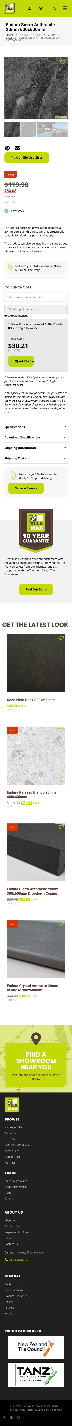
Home (10, 35)
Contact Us (11, 1244)
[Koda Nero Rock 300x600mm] (36, 663)
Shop (19, 35)
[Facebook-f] (4, 1417)
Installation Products (17, 1145)
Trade (8, 1192)
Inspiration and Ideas (17, 1232)
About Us (10, 1220)
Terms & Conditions (38, 1409)
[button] (54, 8)
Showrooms (12, 1238)
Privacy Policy (17, 1409)
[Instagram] (18, 1417)
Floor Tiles (10, 1139)
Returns (9, 1307)
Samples (10, 1198)
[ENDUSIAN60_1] (36, 88)
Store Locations (14, 1290)
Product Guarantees (17, 1296)
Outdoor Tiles (35, 35)
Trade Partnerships (16, 1186)
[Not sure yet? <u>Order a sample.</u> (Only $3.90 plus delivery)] (10, 267)
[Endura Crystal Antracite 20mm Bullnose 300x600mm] (36, 949)
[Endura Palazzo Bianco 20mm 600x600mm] (36, 756)
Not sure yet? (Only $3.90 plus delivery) (38, 268)
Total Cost (16, 338)
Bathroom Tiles (14, 1127)
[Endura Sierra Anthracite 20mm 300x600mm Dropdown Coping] (36, 852)
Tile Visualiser (12, 1226)
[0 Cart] (40, 8)
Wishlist (9, 1313)
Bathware (10, 1133)
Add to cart (26, 361)
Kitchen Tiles (12, 1151)
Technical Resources (16, 1181)
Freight (9, 1301)
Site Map (57, 1409)
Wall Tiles (10, 1162)
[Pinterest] (11, 1417)
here (7, 408)
